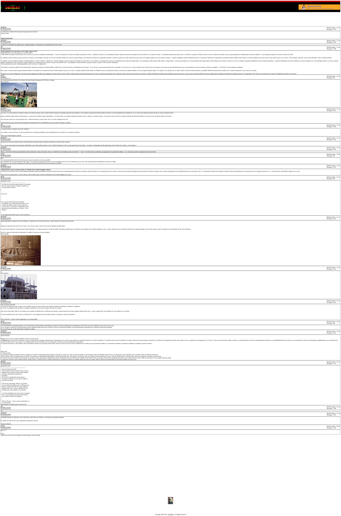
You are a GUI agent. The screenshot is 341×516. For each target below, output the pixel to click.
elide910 (3, 361)
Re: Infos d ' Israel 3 (6, 28)
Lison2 (3, 425)
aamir (2, 176)
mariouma (3, 27)
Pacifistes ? (3, 77)
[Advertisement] (170, 18)
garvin (2, 75)
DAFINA (171, 514)
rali (2, 46)
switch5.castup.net (6, 38)
